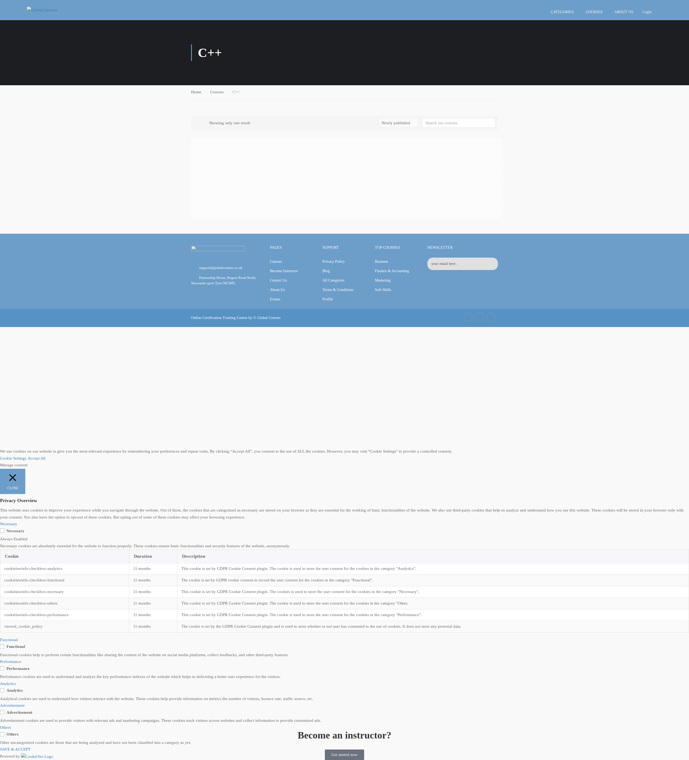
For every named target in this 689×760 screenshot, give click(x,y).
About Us (623, 12)
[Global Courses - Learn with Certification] (51, 9)
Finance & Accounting (392, 271)
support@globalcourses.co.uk (220, 268)
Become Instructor (284, 271)
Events (275, 299)
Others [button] (5, 727)
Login (647, 12)
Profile (327, 299)
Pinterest (491, 317)
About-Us (277, 290)
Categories (562, 12)
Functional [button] (9, 640)
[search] (491, 122)
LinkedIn (479, 317)
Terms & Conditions (337, 290)
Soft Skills (383, 290)
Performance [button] (10, 661)
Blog (326, 271)
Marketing (383, 280)
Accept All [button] (36, 458)
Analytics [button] (8, 683)
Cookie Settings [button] (13, 458)
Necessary (15, 531)
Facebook (468, 317)
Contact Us (278, 280)
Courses (594, 12)
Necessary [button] (8, 524)
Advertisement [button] (12, 705)
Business (381, 262)
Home (196, 92)
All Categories (333, 280)
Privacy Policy (333, 262)
